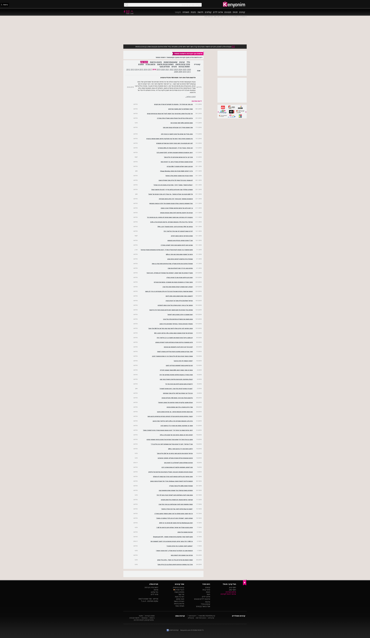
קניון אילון (191, 618)
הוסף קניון (232, 587)
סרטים (156, 590)
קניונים (242, 12)
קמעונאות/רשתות (170, 62)
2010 (185, 71)
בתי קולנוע (154, 592)
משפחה (185, 12)
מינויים (174, 66)
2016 (146, 69)
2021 (167, 69)
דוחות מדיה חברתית (151, 587)
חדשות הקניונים (134, 618)
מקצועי (178, 12)
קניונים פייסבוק (173, 630)
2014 (137, 69)
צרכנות (207, 602)
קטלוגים (208, 12)
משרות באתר (179, 606)
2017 (150, 69)
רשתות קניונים (184, 66)
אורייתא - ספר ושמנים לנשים (148, 599)
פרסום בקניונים (231, 592)
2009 (180, 71)
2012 (128, 69)
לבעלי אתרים (179, 590)
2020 (163, 69)
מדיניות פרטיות (179, 603)
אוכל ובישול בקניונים (203, 606)
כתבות (193, 12)
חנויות (235, 12)
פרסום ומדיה (150, 64)
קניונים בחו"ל (205, 604)
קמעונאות (144, 618)
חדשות (200, 12)
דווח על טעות (179, 596)
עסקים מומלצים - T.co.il (149, 601)
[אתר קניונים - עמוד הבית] (245, 585)
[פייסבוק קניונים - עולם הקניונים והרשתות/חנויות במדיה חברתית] (124, 11)
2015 (141, 69)
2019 (159, 69)
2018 (154, 69)
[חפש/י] (126, 4)
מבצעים (227, 12)
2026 (189, 69)
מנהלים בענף (165, 66)
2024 (180, 69)
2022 (172, 69)
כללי (188, 62)
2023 (176, 69)
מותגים (141, 64)
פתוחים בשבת (179, 592)
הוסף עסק (232, 590)
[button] (4, 5)
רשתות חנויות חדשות (165, 64)
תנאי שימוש (180, 599)
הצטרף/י (127, 13)
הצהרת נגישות (179, 601)
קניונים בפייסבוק (178, 587)
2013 (133, 69)
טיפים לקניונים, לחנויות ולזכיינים (144, 620)
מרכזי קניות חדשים (183, 64)
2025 (185, 69)
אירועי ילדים (218, 12)
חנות (208, 594)
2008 (176, 71)
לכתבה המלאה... (190, 97)
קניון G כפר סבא (201, 618)
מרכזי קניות (206, 590)
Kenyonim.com (185, 630)
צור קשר (181, 594)
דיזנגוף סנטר (192, 616)
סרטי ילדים (154, 594)
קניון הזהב (211, 618)
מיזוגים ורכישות (156, 62)
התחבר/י (131, 13)
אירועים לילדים (205, 599)
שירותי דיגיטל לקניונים (228, 594)
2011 (189, 71)
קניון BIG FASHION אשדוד (206, 616)
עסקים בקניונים (150, 616)
